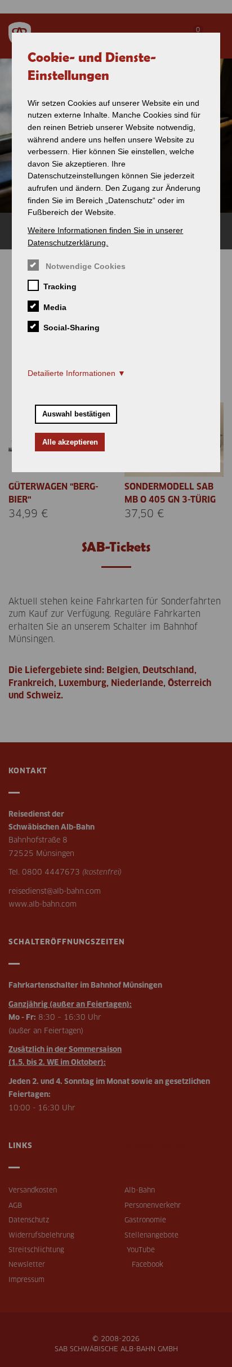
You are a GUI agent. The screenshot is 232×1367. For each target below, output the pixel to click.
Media (54, 307)
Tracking (59, 286)
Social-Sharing (71, 327)
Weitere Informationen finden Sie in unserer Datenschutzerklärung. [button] (105, 236)
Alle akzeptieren (70, 442)
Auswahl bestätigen (76, 414)
